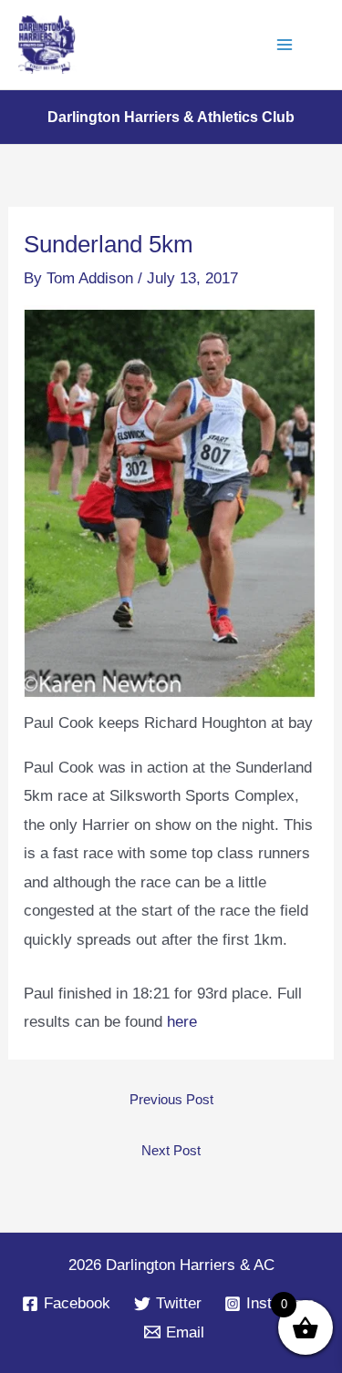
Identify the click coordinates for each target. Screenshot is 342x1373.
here (182, 1021)
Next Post (171, 1150)
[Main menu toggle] (285, 45)
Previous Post (171, 1099)
